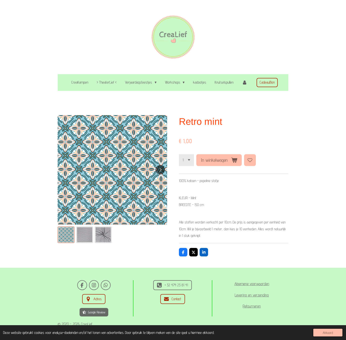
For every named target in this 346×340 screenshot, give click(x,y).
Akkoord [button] (328, 333)
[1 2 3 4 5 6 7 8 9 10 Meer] (186, 160)
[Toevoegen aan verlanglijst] (250, 160)
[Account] (244, 82)
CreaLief (86, 324)
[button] (66, 235)
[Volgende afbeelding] (160, 169)
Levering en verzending (252, 295)
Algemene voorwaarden (251, 283)
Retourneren (252, 306)
